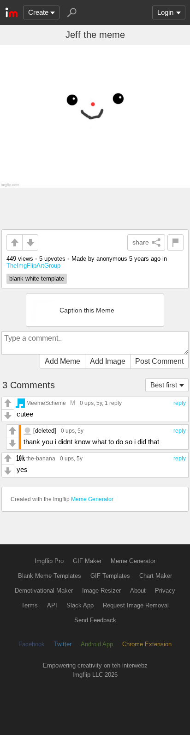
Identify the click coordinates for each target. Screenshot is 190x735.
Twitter (62, 644)
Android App (97, 644)
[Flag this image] (175, 242)
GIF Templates (110, 575)
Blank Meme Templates (49, 575)
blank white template (36, 278)
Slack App (80, 605)
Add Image (107, 361)
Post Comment (159, 361)
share (140, 242)
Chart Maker (155, 575)
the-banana (40, 458)
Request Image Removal (136, 605)
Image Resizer (101, 590)
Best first (163, 385)
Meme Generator (92, 499)
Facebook (31, 644)
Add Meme (62, 361)
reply (179, 403)
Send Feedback (95, 620)
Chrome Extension (147, 644)
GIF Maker (87, 560)
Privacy (165, 590)
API (52, 605)
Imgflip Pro (49, 560)
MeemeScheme (46, 403)
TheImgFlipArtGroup (33, 265)
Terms (29, 605)
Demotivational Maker (44, 590)
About (138, 590)
